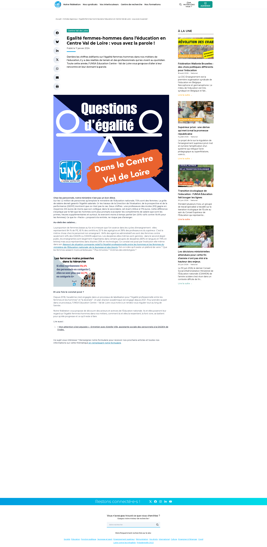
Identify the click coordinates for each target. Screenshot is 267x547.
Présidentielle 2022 (145, 543)
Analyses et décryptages (190, 56)
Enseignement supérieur (124, 539)
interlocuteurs (109, 4)
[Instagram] (160, 501)
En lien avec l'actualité (189, 244)
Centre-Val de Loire (78, 30)
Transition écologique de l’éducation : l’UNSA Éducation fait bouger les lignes (195, 194)
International (164, 539)
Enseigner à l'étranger (187, 539)
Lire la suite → (185, 95)
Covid (200, 539)
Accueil (58, 19)
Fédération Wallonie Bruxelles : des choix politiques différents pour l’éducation (195, 67)
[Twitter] (150, 501)
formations (152, 4)
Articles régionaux (70, 19)
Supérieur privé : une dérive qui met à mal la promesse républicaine (194, 130)
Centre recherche (131, 4)
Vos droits (153, 539)
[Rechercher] (157, 524)
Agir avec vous (185, 183)
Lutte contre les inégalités (124, 543)
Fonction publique (88, 539)
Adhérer (205, 6)
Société (67, 539)
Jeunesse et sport (104, 539)
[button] (57, 33)
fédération (72, 4)
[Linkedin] (165, 501)
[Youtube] (170, 501)
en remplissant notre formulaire (104, 343)
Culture (174, 539)
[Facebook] (155, 501)
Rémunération (142, 539)
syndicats (90, 4)
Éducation (75, 539)
